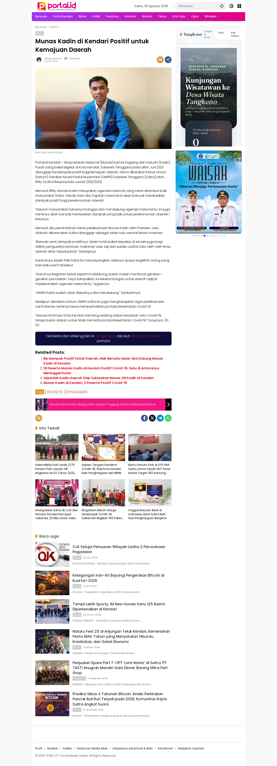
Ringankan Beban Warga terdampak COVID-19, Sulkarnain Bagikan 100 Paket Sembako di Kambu (102, 514)
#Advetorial (91, 456)
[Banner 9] (216, 236)
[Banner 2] (196, 236)
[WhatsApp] (168, 418)
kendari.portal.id (53, 58)
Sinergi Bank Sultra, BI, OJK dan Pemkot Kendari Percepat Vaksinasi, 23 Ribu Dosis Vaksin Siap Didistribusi (56, 514)
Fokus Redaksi (93, 502)
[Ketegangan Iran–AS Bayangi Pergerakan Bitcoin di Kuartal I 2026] (52, 583)
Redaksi (52, 748)
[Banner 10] (218, 236)
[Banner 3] (199, 236)
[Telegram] (160, 418)
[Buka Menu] (239, 6)
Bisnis (39, 33)
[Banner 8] (213, 236)
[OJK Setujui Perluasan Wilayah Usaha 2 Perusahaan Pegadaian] (52, 554)
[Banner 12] (224, 236)
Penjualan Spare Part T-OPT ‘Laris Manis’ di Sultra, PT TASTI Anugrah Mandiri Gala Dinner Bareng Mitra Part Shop (120, 667)
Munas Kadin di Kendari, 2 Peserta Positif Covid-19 (85, 382)
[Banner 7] (210, 236)
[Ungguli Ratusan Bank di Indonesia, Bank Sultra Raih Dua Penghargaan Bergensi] (150, 492)
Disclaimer (165, 748)
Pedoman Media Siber (92, 748)
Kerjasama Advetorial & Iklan (133, 748)
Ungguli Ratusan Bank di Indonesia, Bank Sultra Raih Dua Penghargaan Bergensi (147, 514)
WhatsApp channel (146, 336)
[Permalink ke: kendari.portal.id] (40, 59)
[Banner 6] (207, 236)
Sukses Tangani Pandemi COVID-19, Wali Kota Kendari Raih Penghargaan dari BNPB (101, 469)
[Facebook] (144, 418)
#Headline (79, 678)
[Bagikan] (168, 59)
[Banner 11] (221, 236)
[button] (222, 6)
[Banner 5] (204, 236)
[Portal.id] (57, 6)
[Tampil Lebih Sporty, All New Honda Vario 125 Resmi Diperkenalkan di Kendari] (52, 611)
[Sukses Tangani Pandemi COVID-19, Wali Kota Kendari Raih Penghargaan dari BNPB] (103, 447)
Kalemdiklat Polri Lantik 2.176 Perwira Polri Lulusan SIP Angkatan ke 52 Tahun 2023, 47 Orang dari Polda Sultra (55, 469)
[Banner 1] (193, 236)
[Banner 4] (201, 236)
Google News (105, 336)
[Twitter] (152, 418)
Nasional (43, 456)
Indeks (67, 748)
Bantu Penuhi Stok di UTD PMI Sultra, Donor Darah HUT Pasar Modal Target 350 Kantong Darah (149, 469)
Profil (38, 748)
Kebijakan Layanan (191, 748)
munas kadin (78, 392)
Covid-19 (56, 392)
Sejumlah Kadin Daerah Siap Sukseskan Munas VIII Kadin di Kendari (98, 378)
